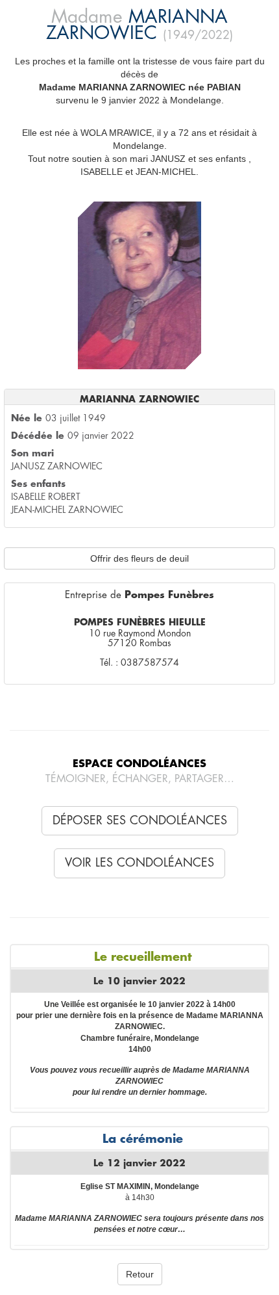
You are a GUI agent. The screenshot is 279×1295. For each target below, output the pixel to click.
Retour (140, 1274)
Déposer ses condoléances (140, 820)
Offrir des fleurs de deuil (139, 558)
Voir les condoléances (139, 863)
